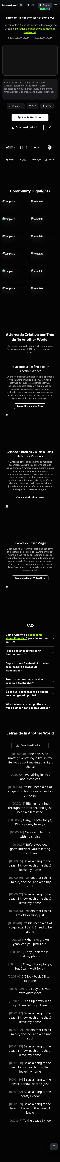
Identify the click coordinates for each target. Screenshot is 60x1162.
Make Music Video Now (30, 406)
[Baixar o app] (54, 1146)
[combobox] (33, 5)
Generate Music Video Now (30, 578)
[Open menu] (55, 5)
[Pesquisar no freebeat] (21, 5)
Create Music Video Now (30, 497)
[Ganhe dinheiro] (27, 5)
